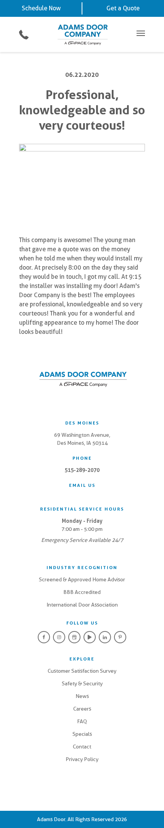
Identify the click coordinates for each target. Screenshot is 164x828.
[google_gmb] (74, 637)
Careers (82, 709)
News (82, 696)
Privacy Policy (82, 759)
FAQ (82, 721)
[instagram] (59, 637)
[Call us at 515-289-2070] (24, 34)
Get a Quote (123, 8)
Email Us (82, 485)
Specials (82, 734)
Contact (82, 746)
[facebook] (44, 637)
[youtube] (90, 637)
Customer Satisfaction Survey (82, 671)
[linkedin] (105, 637)
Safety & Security (82, 683)
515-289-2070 (82, 470)
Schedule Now (41, 8)
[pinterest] (120, 637)
